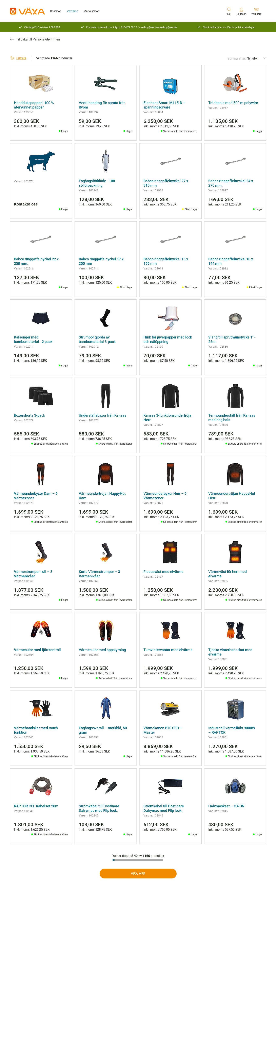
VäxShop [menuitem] (72, 11)
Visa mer (138, 873)
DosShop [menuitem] (55, 11)
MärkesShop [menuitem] (91, 11)
